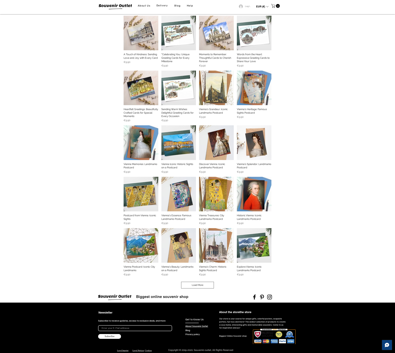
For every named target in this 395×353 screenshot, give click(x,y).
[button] (262, 6)
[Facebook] (254, 297)
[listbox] (262, 6)
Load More (197, 285)
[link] (276, 6)
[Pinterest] (262, 297)
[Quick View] (141, 33)
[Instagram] (269, 297)
